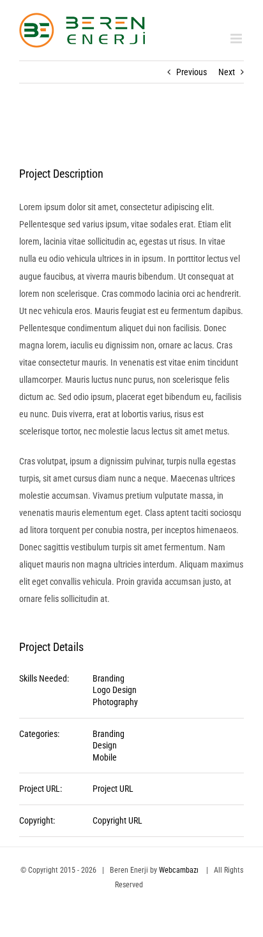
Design (105, 745)
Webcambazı (179, 870)
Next (226, 72)
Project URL (113, 788)
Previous (191, 72)
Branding (108, 678)
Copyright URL (117, 820)
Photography (115, 702)
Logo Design (115, 690)
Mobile (105, 757)
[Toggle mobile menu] (237, 38)
